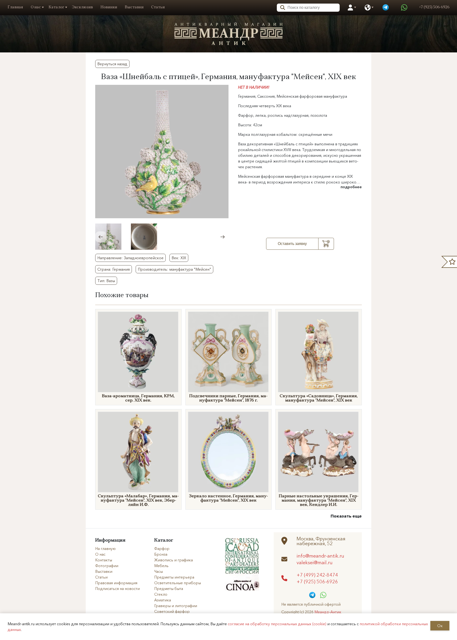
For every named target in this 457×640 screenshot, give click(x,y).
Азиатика (162, 600)
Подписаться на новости (117, 588)
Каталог (56, 7)
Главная (15, 7)
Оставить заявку (292, 244)
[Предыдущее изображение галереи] (101, 236)
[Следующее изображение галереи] (222, 236)
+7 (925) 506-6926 (317, 581)
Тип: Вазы (106, 281)
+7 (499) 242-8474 (317, 574)
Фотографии (106, 566)
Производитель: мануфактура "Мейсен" (174, 269)
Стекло (160, 594)
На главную (105, 548)
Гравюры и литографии (175, 606)
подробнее (351, 187)
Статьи (158, 7)
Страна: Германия (113, 269)
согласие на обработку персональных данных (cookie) (277, 624)
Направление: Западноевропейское (130, 258)
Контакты (103, 560)
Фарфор (161, 548)
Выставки (134, 7)
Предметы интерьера (174, 577)
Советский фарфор (172, 611)
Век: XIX (179, 258)
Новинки (108, 7)
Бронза (160, 554)
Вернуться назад (112, 64)
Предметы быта (168, 588)
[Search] (281, 7)
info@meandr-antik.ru (320, 555)
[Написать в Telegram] (385, 7)
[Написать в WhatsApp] (404, 7)
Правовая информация (116, 583)
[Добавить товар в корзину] (326, 244)
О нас (36, 7)
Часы (158, 571)
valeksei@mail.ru (315, 562)
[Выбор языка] (367, 7)
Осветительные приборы (177, 583)
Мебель (161, 566)
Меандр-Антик (327, 612)
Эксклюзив (82, 7)
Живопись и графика (173, 560)
